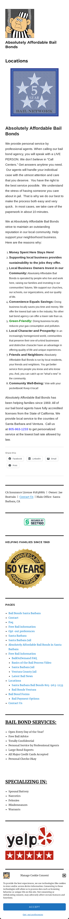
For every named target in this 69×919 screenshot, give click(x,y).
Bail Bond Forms (19, 694)
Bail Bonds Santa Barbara (25, 613)
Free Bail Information (22, 653)
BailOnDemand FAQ (24, 658)
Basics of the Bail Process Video (31, 662)
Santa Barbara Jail (20, 640)
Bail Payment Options (25, 698)
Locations (15, 680)
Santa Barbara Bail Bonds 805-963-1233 (37, 685)
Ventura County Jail (24, 671)
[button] (64, 875)
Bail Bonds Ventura (24, 689)
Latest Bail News (22, 676)
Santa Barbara (17, 635)
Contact (13, 617)
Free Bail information (22, 626)
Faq (11, 622)
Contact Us (26, 496)
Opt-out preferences (33, 914)
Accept (34, 906)
